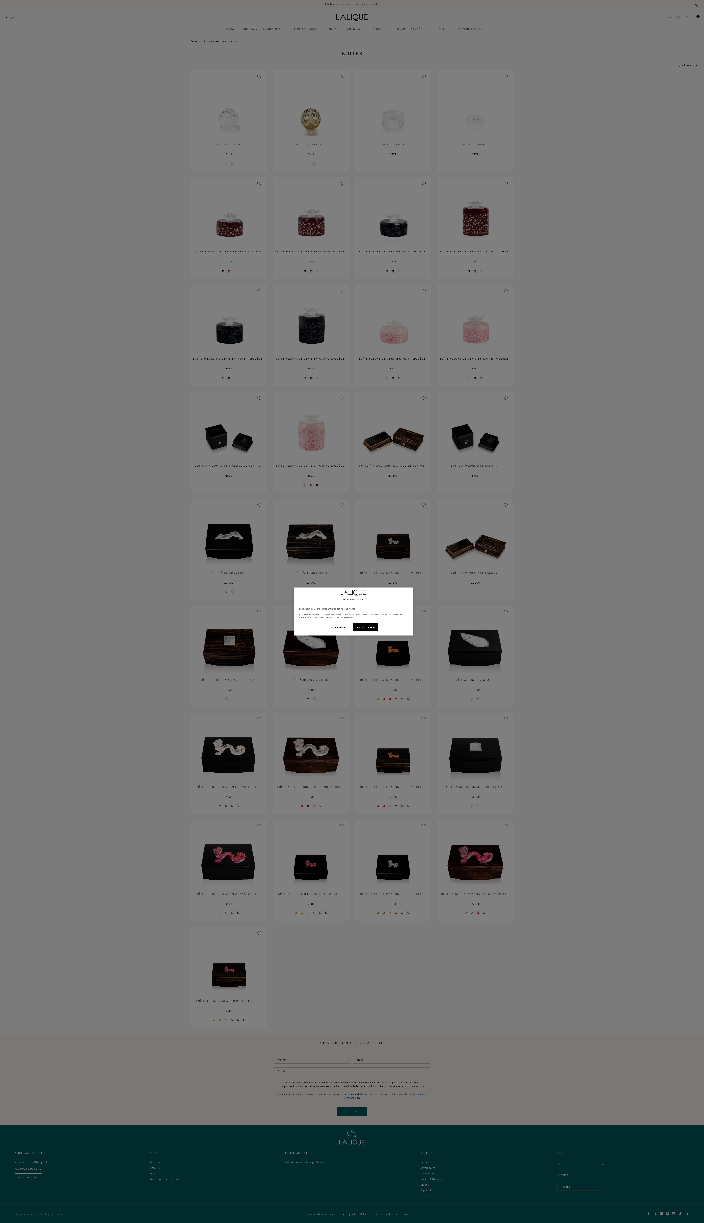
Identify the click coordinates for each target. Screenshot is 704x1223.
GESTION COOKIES (339, 626)
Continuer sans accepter (353, 599)
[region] (353, 612)
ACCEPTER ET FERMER (365, 626)
